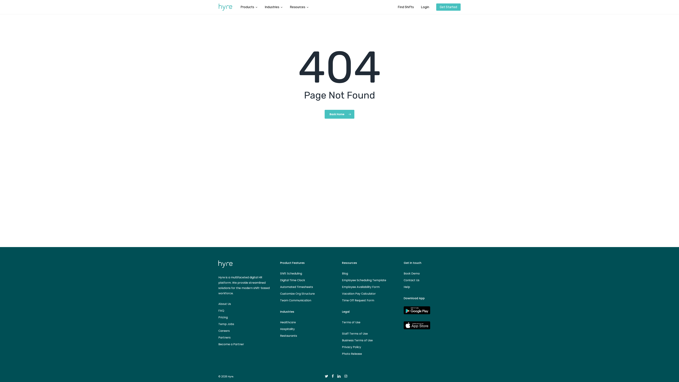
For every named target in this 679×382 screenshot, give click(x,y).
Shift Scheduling (291, 273)
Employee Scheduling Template (364, 280)
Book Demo (412, 273)
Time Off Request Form (358, 300)
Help (407, 287)
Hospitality (287, 329)
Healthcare (288, 322)
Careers (224, 331)
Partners (224, 337)
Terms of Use (351, 322)
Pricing (223, 317)
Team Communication (295, 300)
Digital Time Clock (292, 280)
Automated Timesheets (296, 287)
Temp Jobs (226, 324)
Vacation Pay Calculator (359, 294)
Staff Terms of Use (355, 334)
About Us (224, 304)
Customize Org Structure (297, 294)
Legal (346, 312)
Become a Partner (231, 344)
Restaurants (288, 336)
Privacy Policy (351, 347)
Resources (349, 263)
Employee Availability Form (361, 287)
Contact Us (411, 280)
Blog (345, 273)
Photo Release (352, 354)
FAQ (221, 311)
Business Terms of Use (357, 340)
